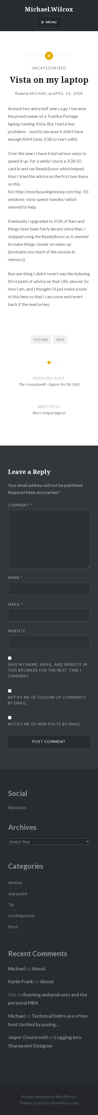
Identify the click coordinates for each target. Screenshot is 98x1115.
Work (13, 926)
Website (16, 631)
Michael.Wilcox (49, 9)
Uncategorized (49, 68)
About (38, 968)
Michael (39, 93)
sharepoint (17, 893)
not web (41, 339)
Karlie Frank (20, 981)
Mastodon (17, 807)
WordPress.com (64, 1103)
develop (15, 882)
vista (60, 339)
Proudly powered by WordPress (48, 1096)
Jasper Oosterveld (28, 1037)
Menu (51, 22)
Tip (11, 904)
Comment (20, 505)
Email (15, 604)
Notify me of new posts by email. (45, 724)
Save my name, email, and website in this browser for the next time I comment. (47, 670)
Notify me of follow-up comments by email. (47, 700)
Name (15, 577)
